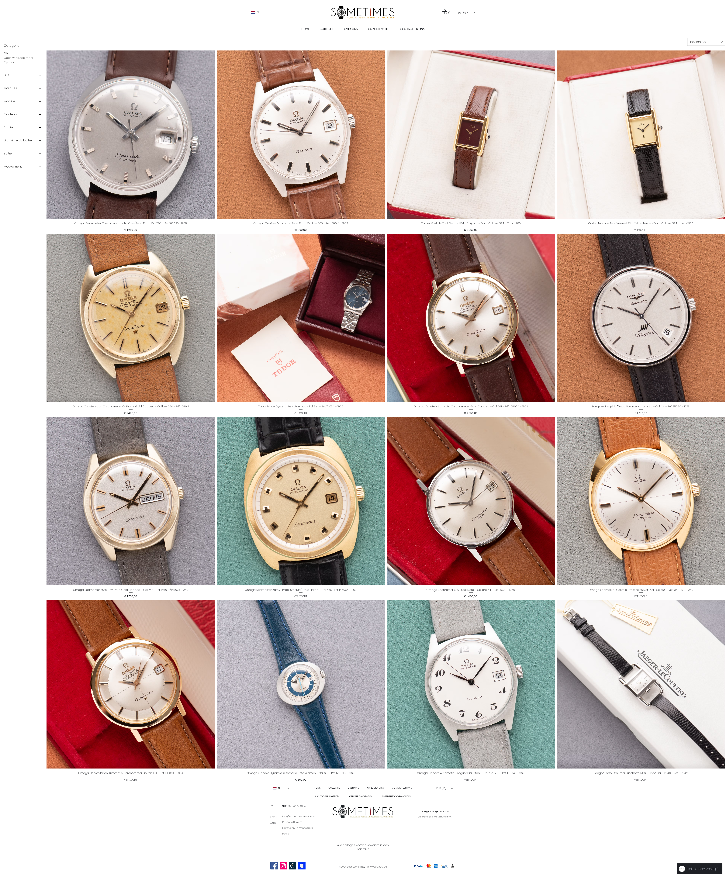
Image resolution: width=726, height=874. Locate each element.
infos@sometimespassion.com (299, 816)
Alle (6, 53)
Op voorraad (12, 62)
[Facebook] (274, 865)
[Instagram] (283, 865)
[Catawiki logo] (302, 865)
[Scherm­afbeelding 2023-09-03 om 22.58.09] (292, 865)
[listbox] (466, 13)
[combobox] (706, 42)
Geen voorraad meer (18, 58)
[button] (447, 11)
